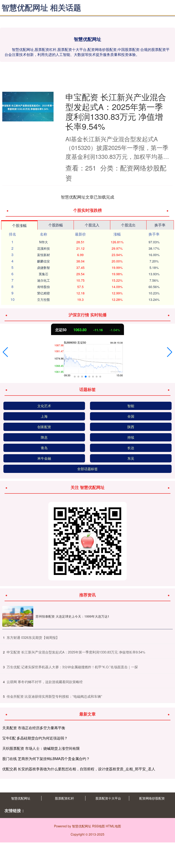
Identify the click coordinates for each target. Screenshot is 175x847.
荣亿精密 (43, 293)
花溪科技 (43, 248)
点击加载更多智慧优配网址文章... (87, 197)
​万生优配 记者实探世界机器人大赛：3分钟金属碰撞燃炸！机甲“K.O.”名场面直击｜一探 (72, 666)
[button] (5, 352)
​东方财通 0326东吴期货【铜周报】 (33, 637)
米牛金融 (44, 458)
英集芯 (43, 274)
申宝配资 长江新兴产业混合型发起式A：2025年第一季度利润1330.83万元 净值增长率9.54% (115, 111)
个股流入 (92, 225)
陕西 (130, 426)
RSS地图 (98, 826)
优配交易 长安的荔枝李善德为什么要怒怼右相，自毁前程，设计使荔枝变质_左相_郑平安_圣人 (78, 768)
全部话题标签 (87, 468)
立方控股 (43, 299)
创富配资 (44, 426)
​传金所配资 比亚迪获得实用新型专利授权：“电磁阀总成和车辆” (54, 696)
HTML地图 (113, 826)
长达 (130, 447)
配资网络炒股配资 (152, 798)
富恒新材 (43, 254)
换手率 (159, 225)
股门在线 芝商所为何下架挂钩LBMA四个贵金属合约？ (46, 758)
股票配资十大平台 (108, 798)
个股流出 (128, 225)
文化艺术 (44, 405)
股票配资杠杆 (64, 798)
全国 (130, 416)
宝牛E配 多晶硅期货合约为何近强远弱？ (35, 738)
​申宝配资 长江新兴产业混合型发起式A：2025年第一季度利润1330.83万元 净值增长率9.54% (76, 652)
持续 (130, 437)
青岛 (44, 447)
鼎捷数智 (43, 267)
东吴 (130, 458)
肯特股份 (43, 286)
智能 (130, 405)
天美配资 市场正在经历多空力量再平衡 (33, 727)
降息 (44, 437)
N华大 (43, 242)
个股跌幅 (55, 225)
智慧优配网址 (20, 798)
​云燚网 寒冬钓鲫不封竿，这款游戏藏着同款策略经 (45, 681)
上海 (44, 416)
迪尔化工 (43, 280)
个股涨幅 (19, 225)
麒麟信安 (43, 261)
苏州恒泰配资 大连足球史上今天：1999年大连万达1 (72, 616)
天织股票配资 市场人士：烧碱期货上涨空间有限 (41, 748)
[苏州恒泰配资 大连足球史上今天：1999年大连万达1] (17, 616)
